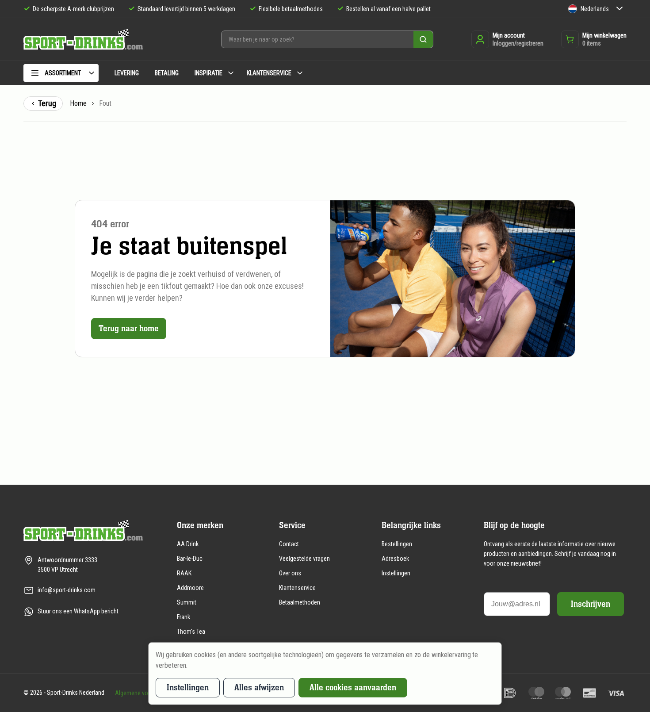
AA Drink (188, 543)
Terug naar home (129, 328)
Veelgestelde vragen (304, 558)
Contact (289, 543)
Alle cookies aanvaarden (353, 687)
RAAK (184, 573)
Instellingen (396, 573)
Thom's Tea (191, 631)
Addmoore (190, 587)
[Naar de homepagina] (83, 39)
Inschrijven (590, 604)
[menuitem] (61, 74)
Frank (183, 616)
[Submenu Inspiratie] (231, 73)
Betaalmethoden (299, 602)
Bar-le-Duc (190, 558)
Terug (47, 103)
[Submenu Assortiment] (91, 73)
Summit (186, 602)
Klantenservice (297, 587)
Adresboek (395, 558)
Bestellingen (397, 543)
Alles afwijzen (259, 687)
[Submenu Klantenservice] (300, 73)
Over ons (290, 573)
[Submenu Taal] (619, 9)
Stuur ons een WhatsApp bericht (78, 611)
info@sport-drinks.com (67, 589)
